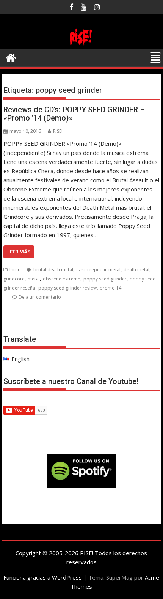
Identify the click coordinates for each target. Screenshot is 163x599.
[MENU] (155, 57)
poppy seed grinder (105, 279)
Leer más (18, 252)
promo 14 (110, 288)
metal (34, 279)
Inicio (15, 269)
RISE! (58, 131)
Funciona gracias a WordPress (42, 577)
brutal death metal (53, 269)
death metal (136, 269)
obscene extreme (61, 279)
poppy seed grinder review (67, 288)
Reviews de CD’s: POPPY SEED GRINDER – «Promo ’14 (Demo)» (74, 114)
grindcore (14, 279)
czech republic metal (98, 269)
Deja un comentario (40, 297)
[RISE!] (81, 44)
